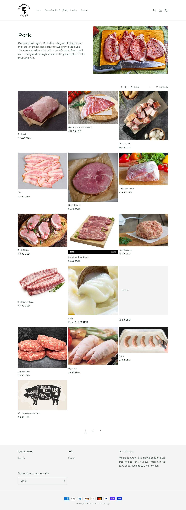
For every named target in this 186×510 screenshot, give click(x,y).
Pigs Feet (72, 369)
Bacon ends (124, 144)
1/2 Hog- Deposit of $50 (29, 413)
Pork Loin (22, 134)
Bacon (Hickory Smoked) (80, 127)
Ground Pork (24, 371)
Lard (70, 318)
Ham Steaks (74, 205)
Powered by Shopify (102, 504)
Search (21, 458)
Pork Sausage (125, 250)
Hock (124, 290)
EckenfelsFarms (88, 504)
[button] (155, 10)
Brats (121, 356)
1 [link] (85, 430)
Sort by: (124, 87)
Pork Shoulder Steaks (78, 257)
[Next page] (100, 431)
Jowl (20, 193)
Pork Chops (23, 250)
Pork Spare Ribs (25, 302)
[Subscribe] (64, 481)
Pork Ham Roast (126, 188)
